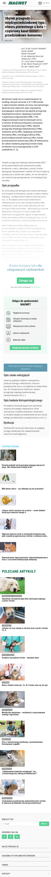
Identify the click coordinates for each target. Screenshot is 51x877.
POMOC (5, 865)
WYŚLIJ (44, 824)
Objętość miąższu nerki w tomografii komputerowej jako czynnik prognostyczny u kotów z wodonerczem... (25, 535)
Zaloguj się (25, 280)
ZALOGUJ (46, 3)
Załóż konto (36, 287)
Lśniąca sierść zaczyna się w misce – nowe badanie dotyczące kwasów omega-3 (23, 511)
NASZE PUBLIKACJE (10, 846)
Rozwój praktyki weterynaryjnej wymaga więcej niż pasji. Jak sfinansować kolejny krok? (23, 466)
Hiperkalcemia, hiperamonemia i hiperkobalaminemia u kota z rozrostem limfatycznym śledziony (25, 558)
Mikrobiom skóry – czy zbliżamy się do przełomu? (23, 489)
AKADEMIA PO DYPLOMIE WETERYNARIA (18, 856)
